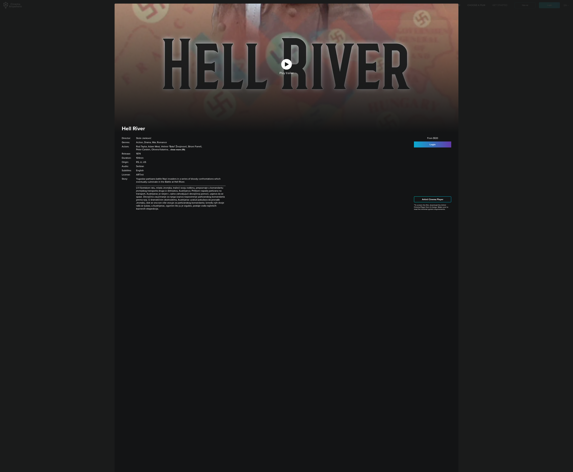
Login (433, 144)
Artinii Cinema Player (432, 199)
